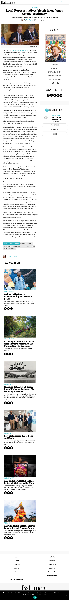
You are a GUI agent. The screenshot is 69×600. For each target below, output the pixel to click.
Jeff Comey (27, 246)
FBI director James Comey (20, 50)
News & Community (14, 243)
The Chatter (34, 7)
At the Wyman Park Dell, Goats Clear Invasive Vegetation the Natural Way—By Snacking (19, 343)
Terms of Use (52, 561)
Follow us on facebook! (48, 95)
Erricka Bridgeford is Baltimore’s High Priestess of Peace (18, 296)
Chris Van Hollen (7, 246)
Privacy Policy (52, 564)
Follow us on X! (51, 95)
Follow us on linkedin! (57, 95)
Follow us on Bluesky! (54, 95)
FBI (22, 246)
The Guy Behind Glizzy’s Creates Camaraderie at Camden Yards (19, 527)
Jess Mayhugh (30, 20)
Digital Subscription (54, 72)
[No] (67, 595)
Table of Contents (54, 79)
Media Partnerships (17, 572)
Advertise (16, 568)
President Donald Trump (9, 249)
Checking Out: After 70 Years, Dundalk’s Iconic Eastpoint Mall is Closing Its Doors (19, 389)
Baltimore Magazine (34, 2)
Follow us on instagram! (60, 95)
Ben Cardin (29, 243)
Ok (35, 597)
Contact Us (52, 557)
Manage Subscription (54, 76)
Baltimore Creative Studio (17, 579)
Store (17, 575)
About (16, 557)
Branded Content (52, 572)
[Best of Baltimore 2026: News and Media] (20, 421)
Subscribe (55, 65)
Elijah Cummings (16, 246)
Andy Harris (23, 243)
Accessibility (52, 568)
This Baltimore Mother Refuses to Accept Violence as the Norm (19, 482)
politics (33, 246)
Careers (17, 561)
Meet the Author (13, 256)
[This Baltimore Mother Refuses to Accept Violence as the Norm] (20, 466)
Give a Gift (54, 68)
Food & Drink (7, 523)
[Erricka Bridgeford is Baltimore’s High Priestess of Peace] (20, 279)
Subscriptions (17, 564)
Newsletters (55, 83)
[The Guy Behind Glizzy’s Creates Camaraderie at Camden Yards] (20, 511)
